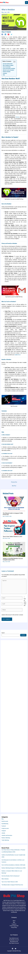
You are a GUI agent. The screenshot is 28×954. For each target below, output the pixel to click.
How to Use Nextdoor (7, 66)
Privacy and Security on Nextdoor (9, 68)
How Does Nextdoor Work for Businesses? (11, 876)
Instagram (4, 830)
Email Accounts (5, 821)
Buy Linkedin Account (14, 938)
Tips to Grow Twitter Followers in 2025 (12, 536)
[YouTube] (15, 948)
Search (3, 632)
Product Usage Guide (14, 925)
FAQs (4, 74)
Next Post (14, 485)
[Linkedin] (5, 34)
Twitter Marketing (5, 840)
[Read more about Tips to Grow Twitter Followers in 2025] (14, 527)
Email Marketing (5, 823)
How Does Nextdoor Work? (8, 63)
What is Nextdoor (5, 879)
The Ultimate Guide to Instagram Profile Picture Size (13, 513)
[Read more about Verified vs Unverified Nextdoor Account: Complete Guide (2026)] (14, 549)
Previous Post (14, 482)
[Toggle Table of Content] (13, 62)
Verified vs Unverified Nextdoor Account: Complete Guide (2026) (13, 559)
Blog (2, 12)
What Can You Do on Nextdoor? (8, 70)
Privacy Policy (14, 927)
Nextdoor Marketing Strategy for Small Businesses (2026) (14, 868)
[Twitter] (11, 34)
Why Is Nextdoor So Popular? (8, 65)
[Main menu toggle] (26, 2)
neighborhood (17, 354)
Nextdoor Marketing (6, 837)
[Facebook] (2, 34)
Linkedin (3, 833)
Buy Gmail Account (14, 941)
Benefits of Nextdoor (6, 71)
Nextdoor (18, 117)
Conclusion (5, 73)
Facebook (4, 826)
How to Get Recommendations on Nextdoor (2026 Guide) (13, 865)
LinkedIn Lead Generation (7, 835)
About (14, 920)
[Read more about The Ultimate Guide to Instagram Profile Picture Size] (14, 504)
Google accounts (5, 828)
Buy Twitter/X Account (14, 943)
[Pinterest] (8, 34)
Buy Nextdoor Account (14, 940)
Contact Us (14, 924)
